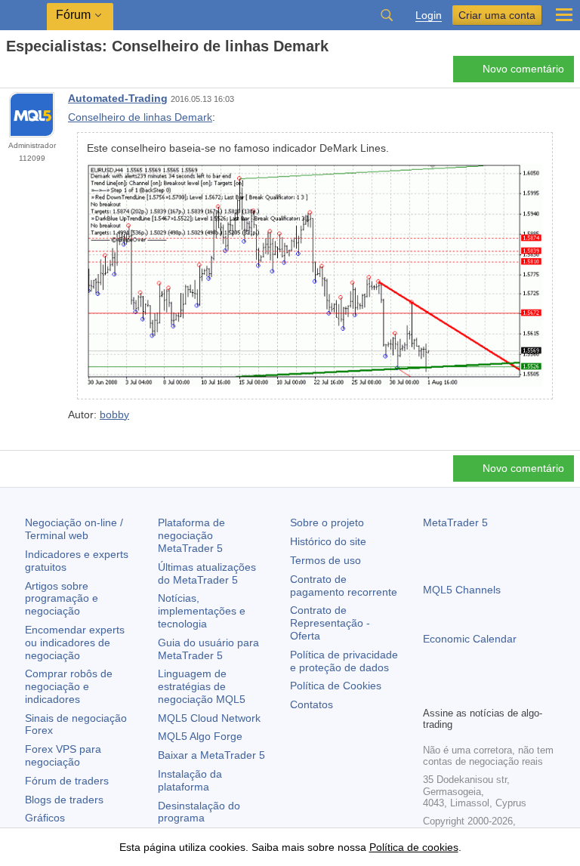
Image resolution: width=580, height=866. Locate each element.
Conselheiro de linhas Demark (140, 117)
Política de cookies (413, 847)
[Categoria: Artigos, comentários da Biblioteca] (29, 73)
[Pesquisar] (387, 15)
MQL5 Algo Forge (200, 736)
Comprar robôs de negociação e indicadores (69, 686)
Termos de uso (325, 560)
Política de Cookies (335, 686)
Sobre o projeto (327, 522)
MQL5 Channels (462, 590)
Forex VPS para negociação (63, 755)
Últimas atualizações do (207, 573)
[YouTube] (504, 692)
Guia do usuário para (208, 648)
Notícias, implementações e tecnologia (201, 611)
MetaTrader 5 (455, 522)
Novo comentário (523, 69)
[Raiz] (10, 73)
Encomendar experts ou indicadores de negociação (75, 642)
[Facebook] (432, 692)
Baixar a (211, 755)
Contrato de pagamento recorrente (343, 585)
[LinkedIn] (529, 692)
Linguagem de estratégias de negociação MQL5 (201, 686)
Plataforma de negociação (191, 535)
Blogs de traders (64, 800)
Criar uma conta (496, 15)
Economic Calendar (470, 639)
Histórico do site (328, 541)
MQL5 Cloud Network (209, 718)
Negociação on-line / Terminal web (74, 528)
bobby (114, 414)
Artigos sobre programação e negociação (61, 599)
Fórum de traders (67, 781)
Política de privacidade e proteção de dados (344, 661)
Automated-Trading (118, 98)
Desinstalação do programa (199, 812)
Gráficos (45, 818)
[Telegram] (456, 692)
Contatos (311, 704)
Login (428, 15)
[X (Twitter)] (480, 692)
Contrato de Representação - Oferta (330, 623)
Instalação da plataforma (190, 780)
